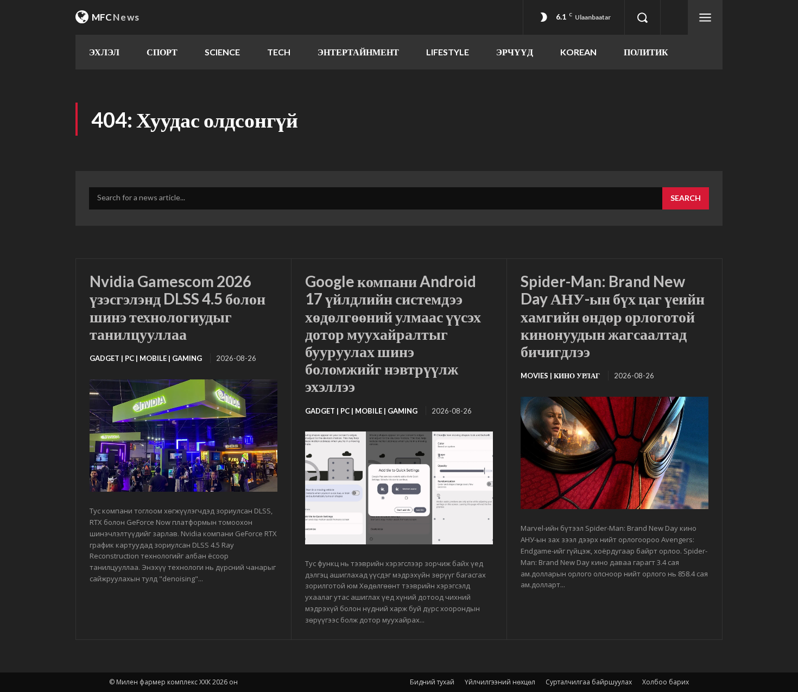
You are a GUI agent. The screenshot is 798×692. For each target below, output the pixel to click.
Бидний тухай (432, 682)
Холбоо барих (665, 682)
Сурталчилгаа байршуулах (589, 682)
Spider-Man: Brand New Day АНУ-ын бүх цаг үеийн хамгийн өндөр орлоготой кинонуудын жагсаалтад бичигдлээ (613, 316)
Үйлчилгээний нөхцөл (500, 682)
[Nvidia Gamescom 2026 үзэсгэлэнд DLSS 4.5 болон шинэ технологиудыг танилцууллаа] (183, 435)
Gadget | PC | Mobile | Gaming (146, 358)
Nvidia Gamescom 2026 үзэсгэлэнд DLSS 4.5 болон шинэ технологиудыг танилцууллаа (177, 307)
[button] (642, 17)
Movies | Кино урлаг (560, 375)
